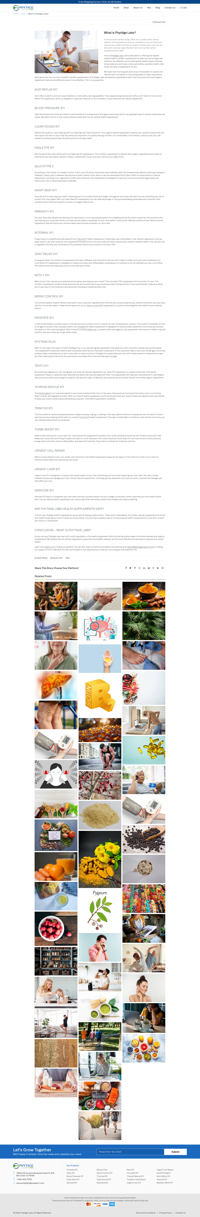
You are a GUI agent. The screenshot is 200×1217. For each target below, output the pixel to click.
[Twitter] (130, 568)
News (68, 558)
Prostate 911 (82, 327)
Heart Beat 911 (73, 1179)
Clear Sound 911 (104, 1179)
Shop (126, 8)
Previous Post (159, 22)
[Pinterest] (135, 568)
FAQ (149, 8)
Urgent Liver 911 (134, 1183)
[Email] (139, 568)
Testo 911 (71, 1173)
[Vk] (158, 568)
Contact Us (169, 8)
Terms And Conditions (145, 1213)
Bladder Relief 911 (165, 1183)
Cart (185, 8)
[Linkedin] (144, 568)
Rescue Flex (102, 1170)
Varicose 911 (72, 1183)
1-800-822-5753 (24, 1179)
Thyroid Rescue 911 (135, 1176)
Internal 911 (162, 1179)
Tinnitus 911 (84, 417)
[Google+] (163, 568)
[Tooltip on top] (126, 568)
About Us (137, 8)
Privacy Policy (165, 1213)
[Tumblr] (153, 568)
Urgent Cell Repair (165, 1170)
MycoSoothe (102, 1183)
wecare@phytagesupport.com (30, 1183)
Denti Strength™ (164, 1173)
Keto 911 (130, 1170)
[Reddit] (149, 568)
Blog (158, 8)
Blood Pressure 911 (75, 1176)
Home (116, 8)
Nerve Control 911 (95, 305)
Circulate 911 (132, 1173)
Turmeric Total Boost (136, 1179)
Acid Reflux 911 (163, 1176)
